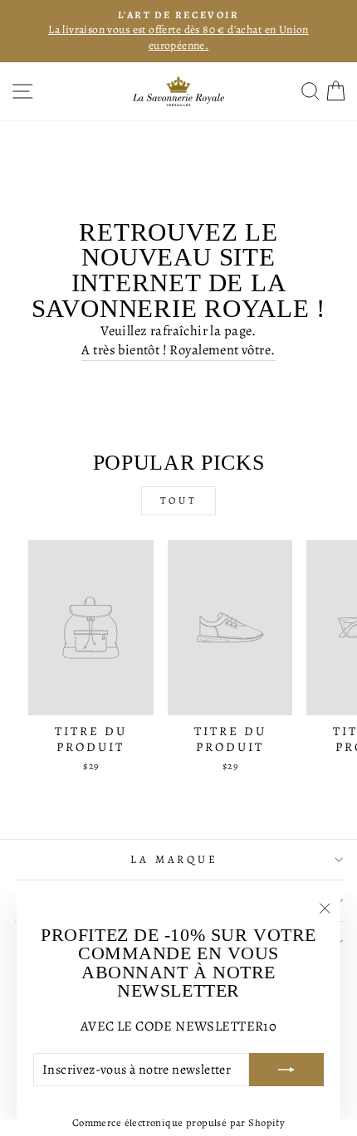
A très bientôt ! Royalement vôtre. (178, 349)
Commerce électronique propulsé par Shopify (178, 1122)
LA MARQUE (174, 859)
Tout (178, 500)
